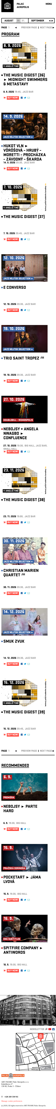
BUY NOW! (12, 98)
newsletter (37, 1029)
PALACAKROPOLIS (23, 6)
